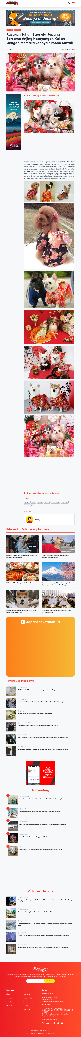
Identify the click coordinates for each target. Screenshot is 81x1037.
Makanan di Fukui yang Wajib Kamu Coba (19, 583)
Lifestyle (10, 30)
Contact (9, 998)
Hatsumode (28, 506)
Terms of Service (29, 1002)
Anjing (27, 502)
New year (64, 502)
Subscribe (49, 980)
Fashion (18, 30)
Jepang (40, 502)
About (8, 994)
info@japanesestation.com (54, 1001)
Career (8, 1010)
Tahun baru (55, 502)
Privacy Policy (28, 998)
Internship (27, 994)
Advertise (9, 1002)
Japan (33, 502)
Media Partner (11, 1006)
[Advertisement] (49, 473)
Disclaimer (27, 1006)
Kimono (47, 502)
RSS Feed (27, 1010)
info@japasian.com (52, 1019)
